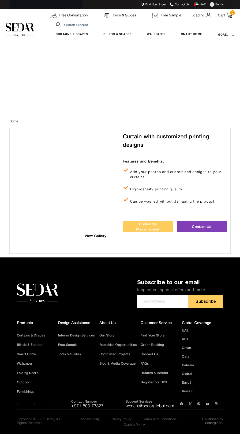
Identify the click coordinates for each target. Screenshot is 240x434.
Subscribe (205, 301)
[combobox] (145, 25)
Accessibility (90, 419)
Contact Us (201, 226)
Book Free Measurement (147, 226)
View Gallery (95, 236)
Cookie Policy (134, 424)
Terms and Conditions (160, 419)
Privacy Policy (121, 419)
